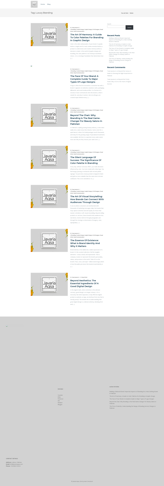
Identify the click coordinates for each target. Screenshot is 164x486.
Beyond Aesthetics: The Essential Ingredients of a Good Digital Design (84, 283)
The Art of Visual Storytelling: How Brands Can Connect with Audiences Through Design (87, 199)
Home (43, 4)
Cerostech (90, 481)
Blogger (60, 404)
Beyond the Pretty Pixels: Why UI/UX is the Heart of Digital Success (119, 81)
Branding (73, 29)
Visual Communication (79, 31)
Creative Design (80, 29)
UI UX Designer (96, 29)
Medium (60, 402)
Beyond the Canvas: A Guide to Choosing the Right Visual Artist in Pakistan (119, 73)
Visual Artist (84, 277)
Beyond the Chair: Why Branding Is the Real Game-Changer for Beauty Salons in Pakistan (121, 54)
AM (59, 401)
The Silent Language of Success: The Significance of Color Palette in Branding (85, 160)
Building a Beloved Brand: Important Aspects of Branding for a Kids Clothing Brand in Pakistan (120, 39)
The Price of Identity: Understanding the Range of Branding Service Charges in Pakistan (121, 60)
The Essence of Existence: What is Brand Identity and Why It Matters (85, 243)
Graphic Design (88, 29)
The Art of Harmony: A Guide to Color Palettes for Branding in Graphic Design (86, 37)
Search (109, 24)
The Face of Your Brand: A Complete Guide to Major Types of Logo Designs (84, 79)
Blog (48, 4)
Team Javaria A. (75, 27)
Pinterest (60, 399)
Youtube (60, 395)
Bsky (59, 397)
